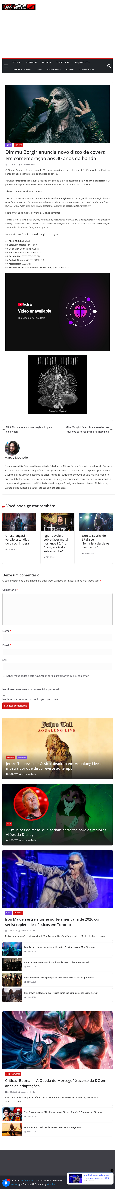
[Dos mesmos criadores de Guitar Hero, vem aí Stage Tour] (12, 1129)
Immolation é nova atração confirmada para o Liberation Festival (56, 962)
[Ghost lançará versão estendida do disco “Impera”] (19, 515)
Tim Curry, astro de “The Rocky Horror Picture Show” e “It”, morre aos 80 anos (63, 1112)
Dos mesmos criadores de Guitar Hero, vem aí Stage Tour (53, 1127)
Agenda (70, 69)
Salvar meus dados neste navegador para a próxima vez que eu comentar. (47, 675)
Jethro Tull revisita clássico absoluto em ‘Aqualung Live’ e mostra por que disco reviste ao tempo (54, 766)
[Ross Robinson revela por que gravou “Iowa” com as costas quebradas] (12, 980)
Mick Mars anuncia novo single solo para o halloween (30, 429)
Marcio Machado (28, 164)
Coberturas (62, 62)
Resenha (10, 757)
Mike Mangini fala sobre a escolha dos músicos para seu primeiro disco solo (87, 429)
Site (4, 659)
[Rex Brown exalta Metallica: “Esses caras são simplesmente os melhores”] (12, 995)
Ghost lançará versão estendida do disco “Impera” (17, 539)
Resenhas (31, 62)
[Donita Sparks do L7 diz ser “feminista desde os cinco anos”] (96, 515)
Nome (6, 630)
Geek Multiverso (21, 69)
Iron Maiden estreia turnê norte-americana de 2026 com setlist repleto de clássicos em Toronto (53, 922)
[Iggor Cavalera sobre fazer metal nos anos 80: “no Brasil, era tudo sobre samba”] (57, 515)
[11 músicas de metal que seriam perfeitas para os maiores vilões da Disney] (57, 785)
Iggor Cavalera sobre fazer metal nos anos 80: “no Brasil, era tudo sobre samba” (56, 543)
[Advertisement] (57, 36)
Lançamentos (82, 62)
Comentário (10, 589)
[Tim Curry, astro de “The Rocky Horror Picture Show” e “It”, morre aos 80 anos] (12, 1114)
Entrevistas (54, 69)
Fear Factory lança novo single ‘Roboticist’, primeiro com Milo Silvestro (59, 947)
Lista (9, 824)
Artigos (46, 62)
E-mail (6, 645)
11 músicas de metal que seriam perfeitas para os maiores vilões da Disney (56, 832)
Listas (39, 69)
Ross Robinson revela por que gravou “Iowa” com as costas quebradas (59, 977)
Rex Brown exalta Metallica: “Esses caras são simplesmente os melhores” (60, 992)
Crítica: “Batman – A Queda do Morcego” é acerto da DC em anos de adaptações (55, 1083)
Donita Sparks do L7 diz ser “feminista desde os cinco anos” (95, 541)
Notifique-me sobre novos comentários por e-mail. (31, 689)
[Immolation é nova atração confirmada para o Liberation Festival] (12, 964)
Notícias (17, 62)
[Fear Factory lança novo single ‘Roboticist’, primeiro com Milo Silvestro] (12, 949)
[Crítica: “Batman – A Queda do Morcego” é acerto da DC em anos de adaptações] (57, 1040)
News (9, 145)
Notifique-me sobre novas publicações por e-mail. (30, 699)
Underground (87, 69)
